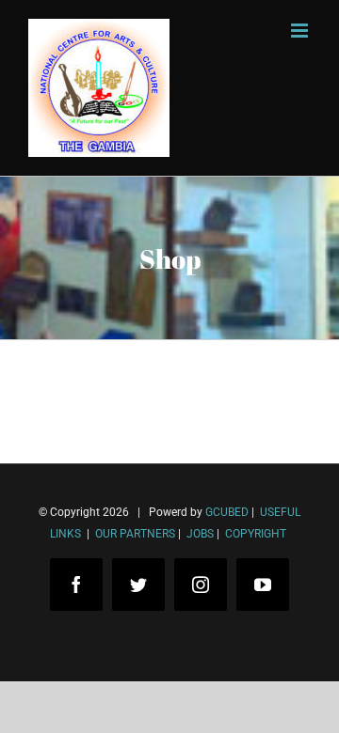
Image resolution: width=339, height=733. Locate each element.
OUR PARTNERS (133, 533)
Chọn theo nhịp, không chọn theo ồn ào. (169, 619)
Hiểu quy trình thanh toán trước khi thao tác (184, 647)
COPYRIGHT (255, 533)
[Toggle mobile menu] (301, 30)
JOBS (200, 533)
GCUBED (227, 512)
